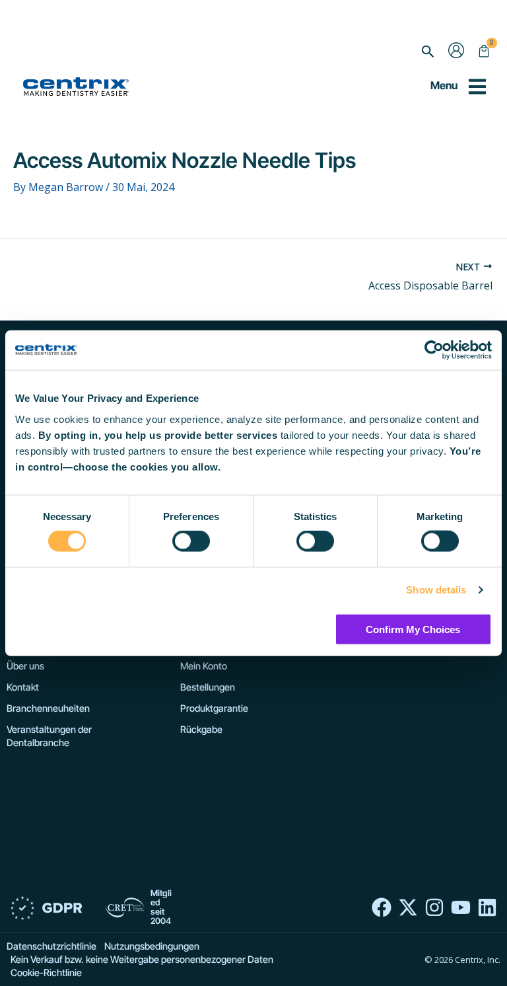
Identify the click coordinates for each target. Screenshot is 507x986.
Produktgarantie (214, 708)
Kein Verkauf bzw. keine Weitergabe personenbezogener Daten (142, 959)
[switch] (191, 541)
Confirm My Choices (413, 628)
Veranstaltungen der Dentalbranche (49, 736)
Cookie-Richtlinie (46, 972)
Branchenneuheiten (48, 708)
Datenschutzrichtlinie (51, 946)
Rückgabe (201, 729)
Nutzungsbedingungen (151, 946)
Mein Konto (203, 665)
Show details (436, 589)
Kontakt (23, 687)
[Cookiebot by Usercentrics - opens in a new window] (434, 350)
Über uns (25, 665)
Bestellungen (207, 687)
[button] (428, 52)
